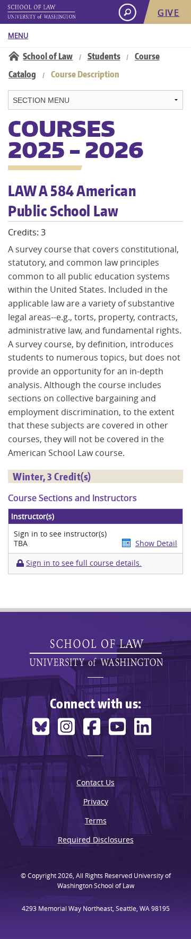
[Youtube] (117, 726)
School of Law (48, 56)
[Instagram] (66, 726)
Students (104, 56)
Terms (96, 820)
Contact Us (95, 782)
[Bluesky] (40, 726)
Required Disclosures (96, 840)
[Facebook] (91, 726)
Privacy (95, 801)
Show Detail (156, 543)
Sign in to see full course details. (84, 563)
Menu (18, 35)
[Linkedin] (142, 726)
